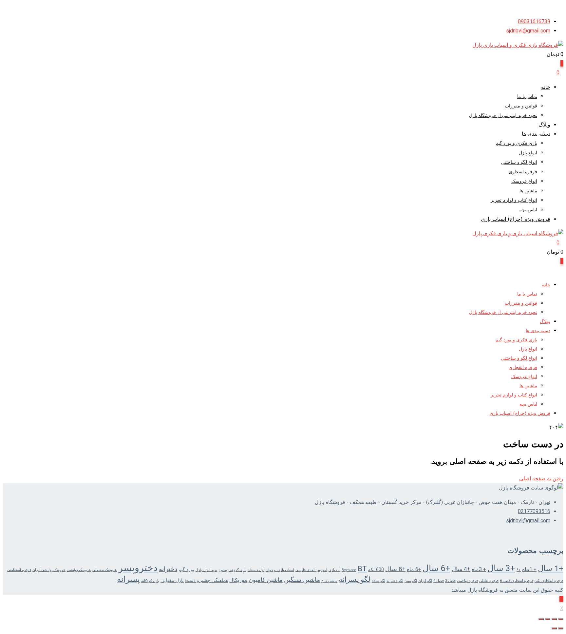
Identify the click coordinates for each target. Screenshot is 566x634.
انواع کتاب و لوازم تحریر (514, 200)
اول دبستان (256, 570)
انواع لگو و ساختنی (519, 162)
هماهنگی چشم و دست (206, 580)
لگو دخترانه (395, 581)
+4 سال (461, 569)
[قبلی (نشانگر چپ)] (560, 628)
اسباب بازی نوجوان (280, 570)
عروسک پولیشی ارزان (49, 570)
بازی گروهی (237, 570)
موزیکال (238, 580)
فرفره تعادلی (489, 581)
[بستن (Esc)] (541, 619)
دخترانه (168, 569)
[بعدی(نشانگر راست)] (554, 628)
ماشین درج (329, 581)
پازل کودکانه (150, 581)
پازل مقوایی (172, 580)
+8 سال (395, 569)
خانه (545, 87)
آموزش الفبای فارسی (311, 570)
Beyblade (349, 570)
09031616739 (534, 21)
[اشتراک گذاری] (547, 619)
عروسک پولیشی (79, 570)
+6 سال (436, 568)
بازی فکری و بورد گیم (516, 143)
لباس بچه (528, 210)
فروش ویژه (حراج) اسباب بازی (515, 219)
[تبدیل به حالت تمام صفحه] (554, 619)
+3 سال (501, 568)
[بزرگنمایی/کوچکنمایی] (560, 619)
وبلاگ (544, 125)
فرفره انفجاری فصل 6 (516, 581)
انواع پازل (528, 153)
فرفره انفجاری (523, 172)
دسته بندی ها (536, 134)
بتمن (222, 569)
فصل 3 (450, 581)
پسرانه (128, 579)
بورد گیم (186, 569)
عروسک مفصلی (104, 570)
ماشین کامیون (266, 580)
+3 (519, 570)
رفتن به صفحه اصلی (541, 478)
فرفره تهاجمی (467, 581)
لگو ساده (378, 581)
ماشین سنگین (302, 580)
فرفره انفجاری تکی (549, 581)
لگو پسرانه (354, 579)
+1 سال (550, 568)
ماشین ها (528, 191)
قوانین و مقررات (521, 106)
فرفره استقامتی (19, 570)
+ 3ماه (479, 569)
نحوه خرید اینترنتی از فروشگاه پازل (503, 115)
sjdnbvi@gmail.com (528, 31)
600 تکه (376, 569)
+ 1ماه (529, 569)
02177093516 (534, 511)
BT (362, 569)
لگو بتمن (411, 581)
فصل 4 (438, 581)
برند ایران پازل (206, 570)
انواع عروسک (524, 181)
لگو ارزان (425, 581)
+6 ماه (414, 569)
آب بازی (334, 570)
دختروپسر (138, 567)
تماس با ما (527, 96)
